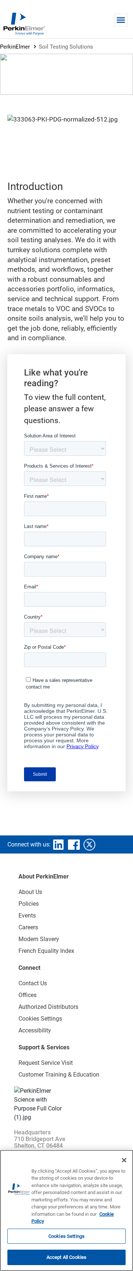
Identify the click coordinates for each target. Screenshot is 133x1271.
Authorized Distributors (48, 1006)
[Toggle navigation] (120, 20)
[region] (66, 1210)
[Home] (24, 23)
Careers (28, 927)
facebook (74, 844)
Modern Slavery (38, 939)
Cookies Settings (66, 1236)
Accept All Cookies (66, 1257)
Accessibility (34, 1030)
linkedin (58, 845)
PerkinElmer (15, 46)
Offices (27, 995)
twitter (89, 845)
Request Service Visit (45, 1062)
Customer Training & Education (58, 1074)
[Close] (124, 1160)
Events (27, 915)
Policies (28, 903)
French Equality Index (46, 950)
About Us (30, 891)
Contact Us (32, 983)
